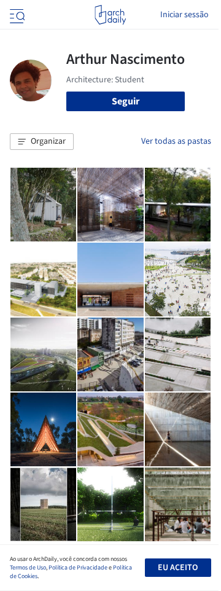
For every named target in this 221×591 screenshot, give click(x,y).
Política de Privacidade (77, 567)
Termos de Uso (28, 567)
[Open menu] (16, 14)
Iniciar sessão (184, 14)
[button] (42, 142)
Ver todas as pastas (176, 141)
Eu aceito (178, 568)
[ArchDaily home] (110, 15)
